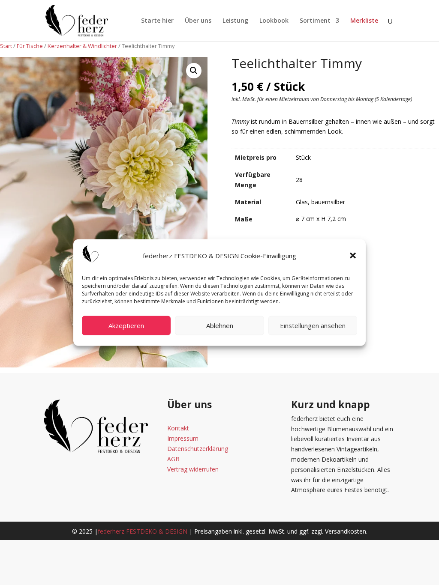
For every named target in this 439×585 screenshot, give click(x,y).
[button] (353, 255)
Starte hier (157, 21)
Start (6, 46)
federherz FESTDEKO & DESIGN (142, 531)
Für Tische (30, 46)
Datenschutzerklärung (197, 449)
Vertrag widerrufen (193, 469)
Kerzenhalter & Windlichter (82, 46)
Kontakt (178, 428)
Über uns (198, 21)
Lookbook (274, 21)
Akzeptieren (126, 325)
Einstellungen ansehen (313, 325)
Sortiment (315, 21)
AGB (173, 459)
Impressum (182, 438)
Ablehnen (219, 325)
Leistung (235, 21)
